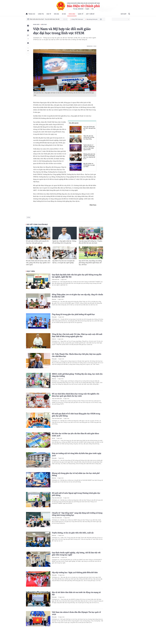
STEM (28, 217)
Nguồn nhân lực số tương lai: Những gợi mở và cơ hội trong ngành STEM (88, 147)
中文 (92, 8)
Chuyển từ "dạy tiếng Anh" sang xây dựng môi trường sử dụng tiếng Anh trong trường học (77, 514)
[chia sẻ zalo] (28, 31)
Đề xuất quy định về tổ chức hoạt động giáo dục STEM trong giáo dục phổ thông (76, 415)
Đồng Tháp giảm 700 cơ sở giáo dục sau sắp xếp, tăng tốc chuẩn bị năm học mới (77, 296)
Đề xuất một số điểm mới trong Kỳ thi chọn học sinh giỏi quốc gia (37, 242)
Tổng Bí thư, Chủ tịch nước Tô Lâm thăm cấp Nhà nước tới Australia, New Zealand (46, 19)
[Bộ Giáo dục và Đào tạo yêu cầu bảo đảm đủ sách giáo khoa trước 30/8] (38, 440)
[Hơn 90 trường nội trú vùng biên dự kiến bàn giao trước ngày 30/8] (38, 460)
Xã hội (64, 14)
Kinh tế (49, 14)
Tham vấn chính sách (57, 398)
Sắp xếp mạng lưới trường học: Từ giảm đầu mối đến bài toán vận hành (90, 242)
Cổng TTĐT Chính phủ (77, 19)
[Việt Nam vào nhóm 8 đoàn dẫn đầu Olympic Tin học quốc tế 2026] (38, 618)
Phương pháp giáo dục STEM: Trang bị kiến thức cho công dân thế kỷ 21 (89, 156)
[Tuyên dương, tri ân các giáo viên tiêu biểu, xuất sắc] (38, 539)
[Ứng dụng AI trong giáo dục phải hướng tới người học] (38, 321)
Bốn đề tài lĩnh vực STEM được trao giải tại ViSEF (89, 165)
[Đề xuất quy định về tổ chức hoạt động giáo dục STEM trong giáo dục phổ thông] (38, 420)
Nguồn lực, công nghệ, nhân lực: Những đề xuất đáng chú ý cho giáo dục (64, 242)
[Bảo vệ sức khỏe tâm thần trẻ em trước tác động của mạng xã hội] (38, 598)
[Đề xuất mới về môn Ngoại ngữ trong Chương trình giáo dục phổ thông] (38, 499)
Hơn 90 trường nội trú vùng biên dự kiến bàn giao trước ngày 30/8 (76, 454)
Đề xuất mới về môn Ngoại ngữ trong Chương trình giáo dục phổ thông (76, 494)
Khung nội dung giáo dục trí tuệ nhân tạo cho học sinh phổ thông (76, 474)
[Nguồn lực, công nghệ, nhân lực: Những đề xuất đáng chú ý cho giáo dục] (64, 233)
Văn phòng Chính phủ (92, 19)
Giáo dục (44, 24)
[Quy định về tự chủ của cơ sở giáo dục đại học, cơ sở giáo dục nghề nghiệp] (64, 252)
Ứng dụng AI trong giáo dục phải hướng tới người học (73, 314)
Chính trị (41, 14)
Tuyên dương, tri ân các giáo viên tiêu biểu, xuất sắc (73, 533)
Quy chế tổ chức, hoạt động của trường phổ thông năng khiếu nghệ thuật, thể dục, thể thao (90, 262)
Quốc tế (80, 14)
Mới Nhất (123, 14)
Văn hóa (56, 14)
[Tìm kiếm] (129, 14)
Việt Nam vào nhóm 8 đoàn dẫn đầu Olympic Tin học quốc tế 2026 (76, 613)
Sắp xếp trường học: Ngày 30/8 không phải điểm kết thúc (75, 572)
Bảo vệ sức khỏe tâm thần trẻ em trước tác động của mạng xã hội (76, 593)
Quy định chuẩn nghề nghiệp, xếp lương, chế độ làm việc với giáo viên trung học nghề (76, 554)
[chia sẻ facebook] (28, 26)
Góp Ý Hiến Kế (90, 14)
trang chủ (31, 14)
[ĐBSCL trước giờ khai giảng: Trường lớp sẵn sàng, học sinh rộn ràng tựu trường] (38, 380)
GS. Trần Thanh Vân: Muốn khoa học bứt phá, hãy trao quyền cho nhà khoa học (76, 355)
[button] (64, 19)
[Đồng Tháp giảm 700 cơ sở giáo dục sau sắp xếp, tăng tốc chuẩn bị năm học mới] (38, 301)
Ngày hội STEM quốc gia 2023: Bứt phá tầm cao (89, 128)
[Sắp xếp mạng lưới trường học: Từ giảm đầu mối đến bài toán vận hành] (91, 233)
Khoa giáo (72, 14)
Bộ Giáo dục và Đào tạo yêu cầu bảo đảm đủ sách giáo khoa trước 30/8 (75, 434)
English (87, 8)
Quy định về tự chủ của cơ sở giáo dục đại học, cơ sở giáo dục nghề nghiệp (63, 261)
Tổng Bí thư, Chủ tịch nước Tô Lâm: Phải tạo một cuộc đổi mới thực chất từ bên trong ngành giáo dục (77, 335)
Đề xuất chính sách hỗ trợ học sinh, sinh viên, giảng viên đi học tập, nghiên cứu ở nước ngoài (38, 262)
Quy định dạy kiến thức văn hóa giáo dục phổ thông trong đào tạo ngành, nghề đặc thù (77, 276)
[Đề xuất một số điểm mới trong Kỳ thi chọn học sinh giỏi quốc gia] (38, 233)
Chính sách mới (55, 279)
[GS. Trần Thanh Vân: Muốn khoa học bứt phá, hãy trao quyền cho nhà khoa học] (38, 360)
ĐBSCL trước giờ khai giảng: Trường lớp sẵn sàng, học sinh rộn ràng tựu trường (77, 375)
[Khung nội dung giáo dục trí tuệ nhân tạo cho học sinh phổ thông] (38, 479)
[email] (101, 19)
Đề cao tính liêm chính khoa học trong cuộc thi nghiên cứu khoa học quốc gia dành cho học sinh (75, 395)
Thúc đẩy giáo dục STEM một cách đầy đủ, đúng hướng (88, 137)
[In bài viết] (28, 43)
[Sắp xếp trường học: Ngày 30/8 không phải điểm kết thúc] (38, 579)
